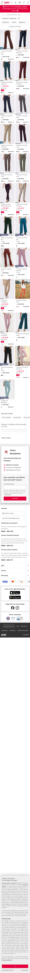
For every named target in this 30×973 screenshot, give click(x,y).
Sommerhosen (17, 417)
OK (15, 966)
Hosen (19, 14)
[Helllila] (16, 277)
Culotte (14, 22)
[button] (2, 2)
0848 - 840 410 (7, 531)
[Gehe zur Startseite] (6, 2)
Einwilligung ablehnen (7, 970)
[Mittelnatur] (18, 214)
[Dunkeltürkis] (1, 92)
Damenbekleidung (11, 14)
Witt (2, 566)
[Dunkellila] (16, 151)
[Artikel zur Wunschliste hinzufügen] (13, 31)
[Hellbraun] (18, 57)
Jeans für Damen (6, 417)
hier (8, 904)
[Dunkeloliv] (16, 181)
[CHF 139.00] (22, 322)
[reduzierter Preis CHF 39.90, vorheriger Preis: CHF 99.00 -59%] (7, 289)
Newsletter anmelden (21, 7)
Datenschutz (24, 626)
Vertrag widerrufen (9, 626)
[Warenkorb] (28, 2)
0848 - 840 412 (7, 545)
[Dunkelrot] (16, 88)
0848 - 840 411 (7, 560)
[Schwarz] (2, 245)
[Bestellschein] (20, 2)
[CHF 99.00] (22, 40)
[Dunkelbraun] (1, 59)
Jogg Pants (22, 22)
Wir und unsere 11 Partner (9, 883)
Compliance (12, 630)
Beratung (4, 575)
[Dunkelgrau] (16, 122)
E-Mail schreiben (8, 513)
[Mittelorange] (2, 275)
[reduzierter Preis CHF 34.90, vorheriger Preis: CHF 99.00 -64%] (7, 71)
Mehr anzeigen (8, 494)
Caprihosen (5, 22)
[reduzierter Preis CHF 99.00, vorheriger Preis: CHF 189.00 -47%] (7, 193)
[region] (15, 924)
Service (3, 570)
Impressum (5, 630)
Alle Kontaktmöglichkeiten (11, 518)
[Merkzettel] (24, 2)
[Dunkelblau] (16, 57)
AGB (18, 626)
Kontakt (4, 508)
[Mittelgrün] (1, 407)
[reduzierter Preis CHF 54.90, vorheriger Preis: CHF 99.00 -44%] (22, 193)
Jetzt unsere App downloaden (15, 589)
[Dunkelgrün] (1, 245)
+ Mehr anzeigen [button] (6, 438)
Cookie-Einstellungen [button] (22, 630)
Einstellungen (24, 970)
